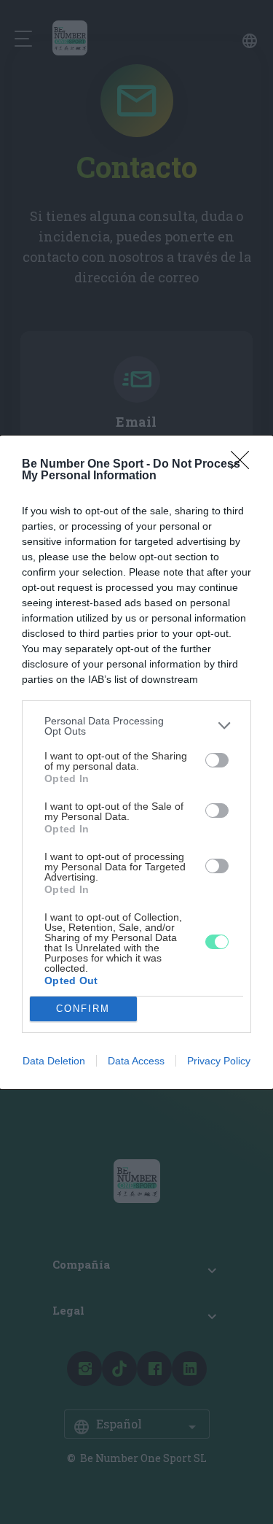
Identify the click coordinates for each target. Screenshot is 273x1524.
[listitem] (136, 726)
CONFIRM (83, 1008)
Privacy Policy (218, 1061)
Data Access (136, 1061)
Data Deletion (54, 1061)
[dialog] (136, 762)
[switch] (217, 760)
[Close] (244, 465)
